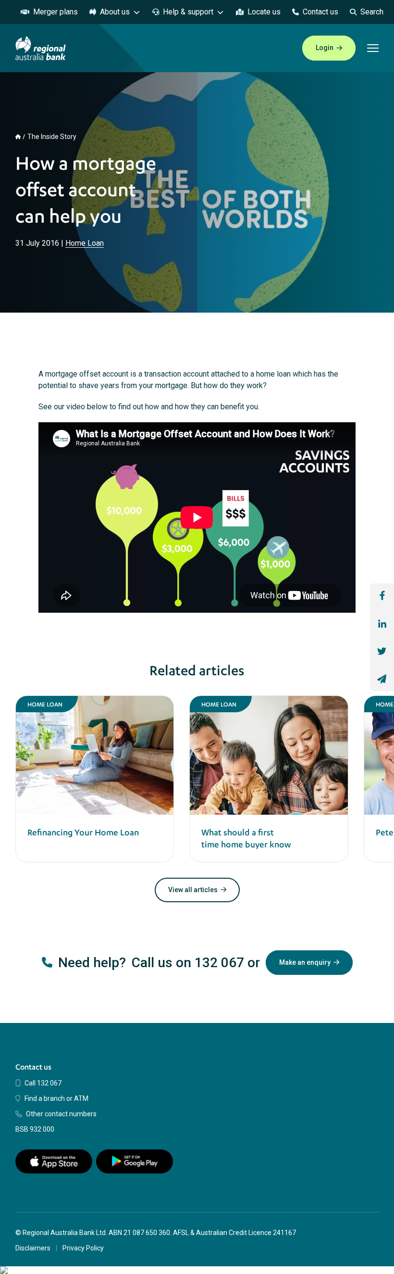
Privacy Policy (83, 1248)
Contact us (320, 11)
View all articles (193, 890)
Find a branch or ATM (56, 1098)
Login (324, 47)
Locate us (264, 11)
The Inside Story (51, 136)
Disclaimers (32, 1248)
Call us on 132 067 (188, 963)
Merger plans (55, 11)
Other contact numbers (61, 1114)
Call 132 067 (43, 1083)
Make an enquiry (305, 962)
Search (371, 11)
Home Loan (84, 243)
